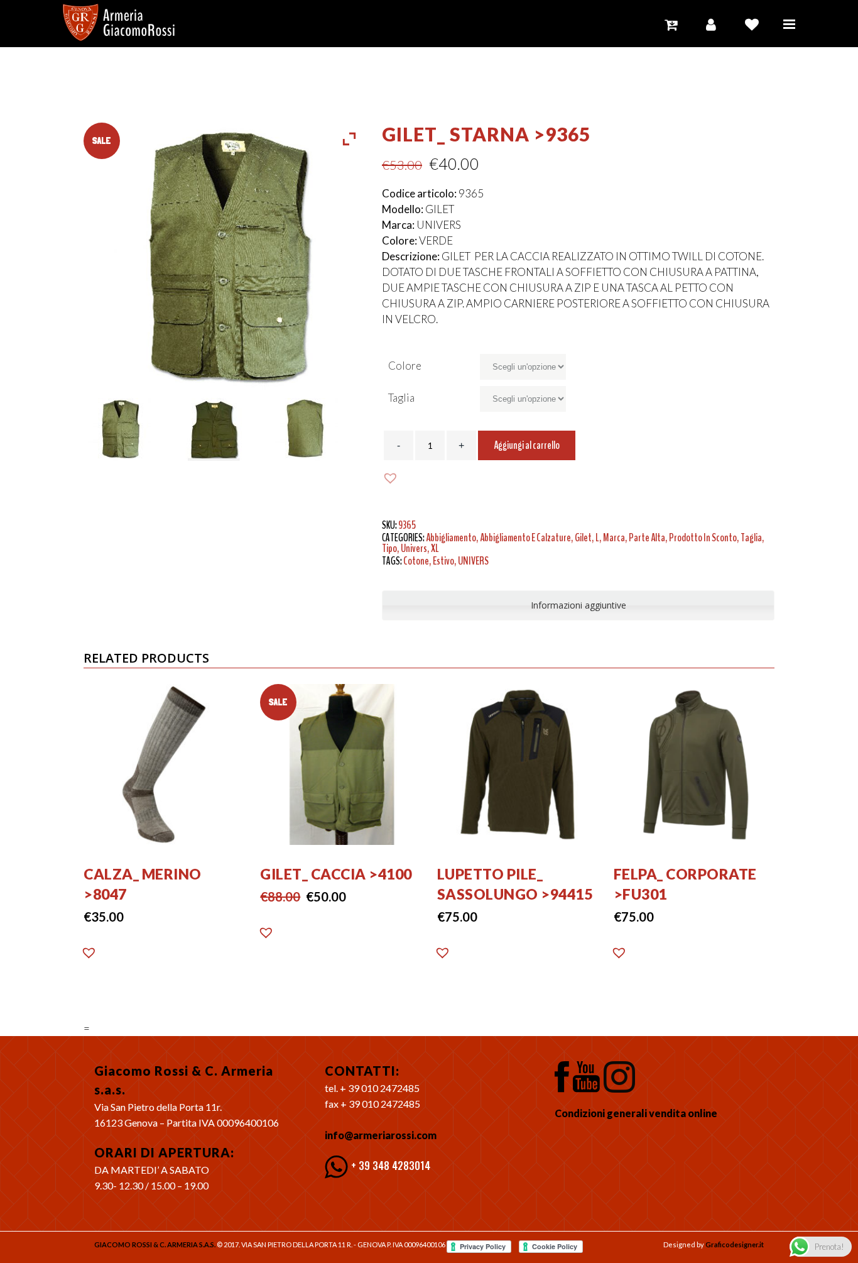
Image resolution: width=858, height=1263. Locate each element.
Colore (404, 365)
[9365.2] (317, 429)
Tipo (389, 548)
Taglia (401, 397)
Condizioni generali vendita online (636, 1113)
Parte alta (647, 537)
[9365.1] (130, 429)
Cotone (416, 560)
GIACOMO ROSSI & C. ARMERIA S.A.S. (154, 1244)
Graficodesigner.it (734, 1244)
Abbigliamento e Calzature (525, 537)
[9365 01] (224, 429)
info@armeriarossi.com (381, 1135)
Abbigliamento (451, 537)
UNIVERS (473, 560)
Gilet (583, 537)
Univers (414, 548)
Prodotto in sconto (703, 537)
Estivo (443, 560)
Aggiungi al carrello (527, 445)
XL (435, 548)
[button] (392, 478)
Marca (614, 537)
